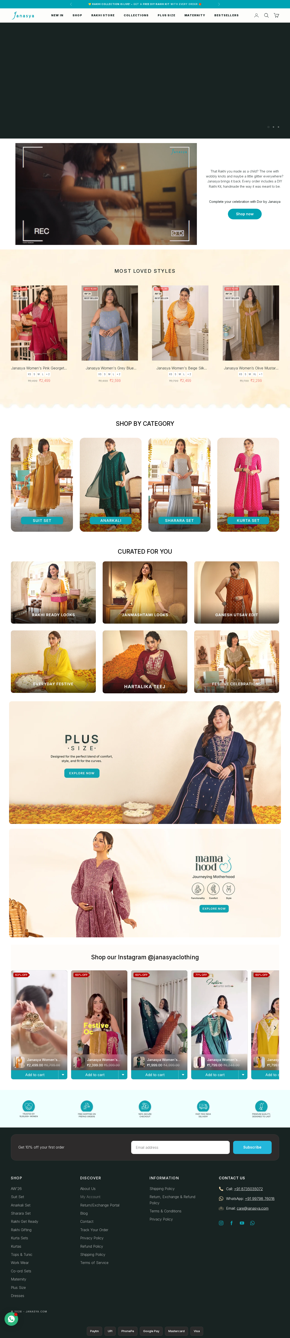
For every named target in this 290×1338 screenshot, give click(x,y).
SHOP (77, 15)
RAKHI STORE (103, 15)
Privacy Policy (92, 1238)
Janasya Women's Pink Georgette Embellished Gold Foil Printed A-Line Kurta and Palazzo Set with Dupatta (39, 368)
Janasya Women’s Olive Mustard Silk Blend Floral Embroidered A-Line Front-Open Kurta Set (251, 368)
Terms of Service (94, 1262)
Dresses (17, 1295)
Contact (86, 1221)
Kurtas (16, 1246)
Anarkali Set (20, 1205)
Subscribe (252, 1147)
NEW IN (57, 15)
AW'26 (16, 1188)
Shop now (245, 214)
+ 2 (48, 374)
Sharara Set (21, 1213)
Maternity (18, 1279)
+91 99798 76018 (260, 1198)
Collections (136, 15)
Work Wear (20, 1262)
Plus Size (18, 1287)
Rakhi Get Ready (24, 1221)
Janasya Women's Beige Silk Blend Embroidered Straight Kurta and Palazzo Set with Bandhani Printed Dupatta (180, 368)
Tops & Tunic (21, 1254)
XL (254, 374)
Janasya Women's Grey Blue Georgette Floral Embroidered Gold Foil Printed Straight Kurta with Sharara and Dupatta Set (110, 368)
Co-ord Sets (21, 1271)
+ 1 (260, 374)
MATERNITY (194, 15)
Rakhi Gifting (21, 1230)
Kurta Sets (19, 1238)
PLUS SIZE (166, 15)
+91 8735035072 (248, 1189)
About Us (88, 1188)
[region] (145, 81)
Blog (84, 1213)
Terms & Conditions (165, 1211)
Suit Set (17, 1196)
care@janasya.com (252, 1208)
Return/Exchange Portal (99, 1205)
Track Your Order (94, 1230)
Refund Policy (91, 1246)
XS (29, 374)
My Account (90, 1196)
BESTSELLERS (226, 15)
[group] (145, 81)
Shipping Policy (92, 1254)
